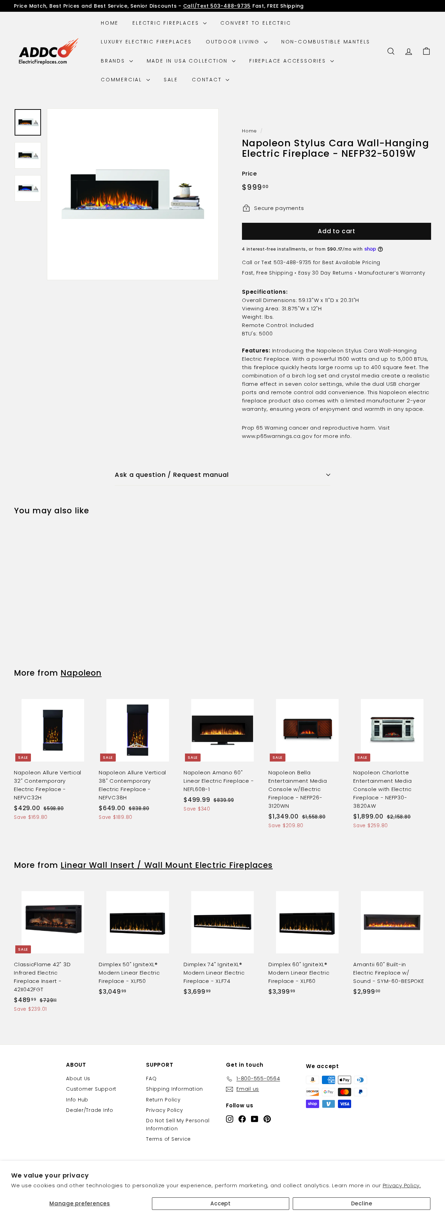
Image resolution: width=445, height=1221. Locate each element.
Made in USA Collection (188, 60)
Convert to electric (255, 22)
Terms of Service (168, 1138)
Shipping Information (174, 1088)
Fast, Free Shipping (267, 272)
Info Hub (77, 1099)
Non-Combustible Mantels (325, 41)
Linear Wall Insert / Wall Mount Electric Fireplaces (166, 865)
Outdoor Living (234, 41)
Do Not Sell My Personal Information (177, 1124)
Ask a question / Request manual (172, 474)
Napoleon (81, 672)
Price (249, 174)
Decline (361, 1203)
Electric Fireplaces (166, 22)
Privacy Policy (164, 1110)
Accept (220, 1203)
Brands (114, 60)
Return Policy (163, 1099)
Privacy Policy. (402, 1185)
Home (110, 22)
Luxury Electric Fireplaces (146, 41)
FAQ (151, 1078)
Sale (171, 79)
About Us (78, 1078)
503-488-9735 (293, 262)
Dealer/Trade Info (89, 1110)
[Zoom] (132, 194)
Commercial (123, 79)
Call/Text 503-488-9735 (217, 5)
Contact (208, 79)
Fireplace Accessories (289, 60)
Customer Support (91, 1088)
